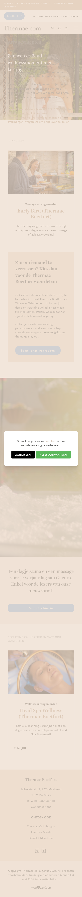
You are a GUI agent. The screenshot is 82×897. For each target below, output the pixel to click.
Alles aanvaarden (53, 454)
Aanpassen (23, 454)
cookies (51, 441)
